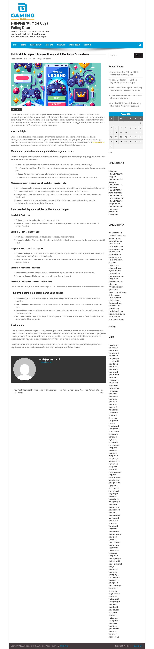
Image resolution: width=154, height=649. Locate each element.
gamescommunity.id (115, 534)
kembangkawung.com (116, 276)
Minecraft (61, 45)
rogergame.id (113, 523)
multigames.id (113, 618)
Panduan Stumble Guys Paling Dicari (29, 25)
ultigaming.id (113, 596)
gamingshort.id (114, 499)
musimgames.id (114, 388)
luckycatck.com (114, 252)
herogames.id (113, 377)
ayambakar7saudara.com (117, 235)
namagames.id (113, 391)
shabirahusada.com (115, 303)
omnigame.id (113, 469)
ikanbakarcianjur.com (116, 281)
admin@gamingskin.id (44, 59)
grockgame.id (113, 442)
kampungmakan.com (116, 249)
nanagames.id (113, 556)
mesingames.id (114, 380)
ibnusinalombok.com (116, 311)
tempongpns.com (115, 238)
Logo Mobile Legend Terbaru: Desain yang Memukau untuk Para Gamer (81, 391)
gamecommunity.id (115, 564)
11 (116, 132)
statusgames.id (114, 621)
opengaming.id (114, 426)
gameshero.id (113, 364)
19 (121, 137)
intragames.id (113, 456)
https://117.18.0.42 (115, 185)
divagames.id (113, 383)
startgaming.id (114, 358)
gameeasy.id (113, 623)
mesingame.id (113, 412)
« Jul (110, 153)
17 (111, 137)
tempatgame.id (114, 480)
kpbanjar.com (113, 290)
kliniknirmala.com (114, 295)
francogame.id (114, 518)
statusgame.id (114, 361)
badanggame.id (114, 531)
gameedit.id (113, 512)
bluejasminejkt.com (115, 260)
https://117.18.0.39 (115, 179)
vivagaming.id (113, 356)
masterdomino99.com (116, 198)
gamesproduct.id (115, 483)
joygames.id (113, 540)
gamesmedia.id (114, 545)
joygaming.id (113, 553)
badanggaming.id (114, 515)
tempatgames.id (114, 461)
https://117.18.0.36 (115, 174)
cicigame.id (113, 529)
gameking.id (113, 626)
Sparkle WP (138, 646)
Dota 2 (23, 45)
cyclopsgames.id (114, 542)
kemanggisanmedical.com (117, 292)
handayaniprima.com (116, 246)
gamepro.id (112, 631)
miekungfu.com (114, 265)
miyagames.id (113, 485)
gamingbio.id (113, 450)
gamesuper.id (113, 404)
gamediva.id (113, 402)
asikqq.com (113, 171)
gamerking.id (113, 569)
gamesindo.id (113, 369)
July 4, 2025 (27, 59)
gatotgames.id (114, 488)
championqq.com (115, 204)
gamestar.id (113, 407)
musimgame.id (113, 410)
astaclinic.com (114, 308)
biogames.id (113, 453)
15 (136, 132)
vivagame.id (113, 415)
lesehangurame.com (116, 233)
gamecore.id (113, 394)
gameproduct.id (114, 510)
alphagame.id (113, 526)
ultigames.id (113, 615)
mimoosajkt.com (114, 273)
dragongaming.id (114, 594)
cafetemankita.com (115, 268)
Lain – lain (49, 45)
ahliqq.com (112, 177)
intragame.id (113, 467)
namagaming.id (114, 353)
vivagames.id (113, 385)
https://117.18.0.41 (115, 190)
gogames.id (113, 612)
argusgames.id (114, 431)
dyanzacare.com (114, 317)
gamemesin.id (113, 396)
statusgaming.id (114, 602)
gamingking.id (113, 583)
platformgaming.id (115, 585)
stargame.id (113, 423)
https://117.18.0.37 (115, 201)
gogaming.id (113, 591)
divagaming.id (113, 348)
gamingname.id (114, 580)
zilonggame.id (113, 434)
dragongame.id (114, 637)
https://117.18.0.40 (115, 206)
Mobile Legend (74, 45)
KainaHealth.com (114, 300)
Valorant (87, 45)
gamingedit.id (113, 496)
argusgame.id (113, 440)
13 (126, 132)
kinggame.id (113, 634)
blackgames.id (114, 491)
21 (131, 137)
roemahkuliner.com (115, 241)
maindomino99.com (115, 193)
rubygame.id (113, 437)
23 (140, 137)
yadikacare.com (114, 306)
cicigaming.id (113, 494)
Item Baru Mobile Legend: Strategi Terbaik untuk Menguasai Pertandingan (35, 391)
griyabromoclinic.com (116, 319)
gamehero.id (113, 399)
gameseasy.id (113, 604)
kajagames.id (113, 548)
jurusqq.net (112, 182)
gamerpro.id (113, 572)
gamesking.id (113, 607)
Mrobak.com (113, 262)
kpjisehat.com (113, 284)
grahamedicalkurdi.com (117, 314)
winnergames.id (114, 429)
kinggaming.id (113, 588)
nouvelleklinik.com (115, 298)
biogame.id (112, 475)
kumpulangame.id (115, 477)
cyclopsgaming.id (115, 558)
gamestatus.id (114, 629)
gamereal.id (113, 504)
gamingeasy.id (113, 575)
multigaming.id (114, 599)
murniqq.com (113, 212)
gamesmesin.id (114, 367)
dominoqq (112, 326)
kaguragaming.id (114, 577)
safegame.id (113, 448)
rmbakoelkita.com (115, 254)
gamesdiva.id (113, 372)
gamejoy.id (112, 567)
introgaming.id (113, 458)
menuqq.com (113, 214)
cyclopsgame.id (114, 561)
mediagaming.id (114, 550)
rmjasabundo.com (115, 271)
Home (15, 45)
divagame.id (113, 418)
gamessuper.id (114, 375)
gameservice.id (114, 507)
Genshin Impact (36, 45)
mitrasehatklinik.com (116, 287)
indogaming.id (113, 350)
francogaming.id (114, 502)
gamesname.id (114, 610)
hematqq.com (113, 209)
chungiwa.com (113, 279)
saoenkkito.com (114, 244)
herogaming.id (113, 345)
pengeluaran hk (98, 142)
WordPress (64, 646)
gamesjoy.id (113, 537)
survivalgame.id (114, 445)
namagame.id (113, 421)
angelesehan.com (115, 257)
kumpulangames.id (115, 472)
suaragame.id (113, 464)
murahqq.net (113, 187)
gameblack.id (113, 521)
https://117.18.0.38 (115, 195)
